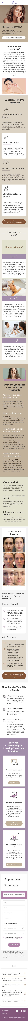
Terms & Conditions (17, 938)
